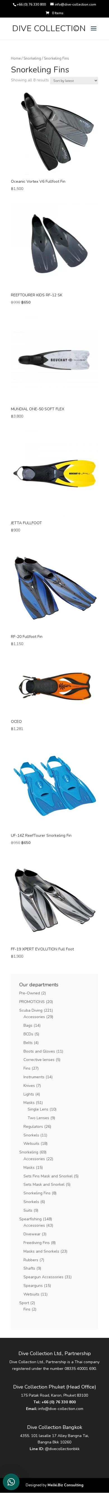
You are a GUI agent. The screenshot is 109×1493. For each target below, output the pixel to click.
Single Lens (38, 1109)
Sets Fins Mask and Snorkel (48, 1176)
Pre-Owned (29, 993)
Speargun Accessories (43, 1277)
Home (16, 58)
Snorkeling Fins (37, 1193)
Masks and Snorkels (41, 1251)
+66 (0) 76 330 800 (58, 1402)
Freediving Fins (36, 1242)
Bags (27, 1025)
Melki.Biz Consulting (66, 1485)
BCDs (28, 1034)
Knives (29, 1085)
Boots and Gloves (39, 1051)
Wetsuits (31, 1143)
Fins (26, 1068)
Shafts (29, 1268)
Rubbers (30, 1260)
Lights (28, 1094)
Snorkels (31, 1135)
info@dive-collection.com (60, 1408)
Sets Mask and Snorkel (44, 1184)
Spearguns (33, 1285)
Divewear (32, 1234)
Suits (27, 1210)
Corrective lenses (38, 1059)
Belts (28, 1042)
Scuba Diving (30, 1010)
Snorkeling (32, 58)
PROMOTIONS (32, 1001)
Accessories (34, 1016)
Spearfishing (30, 1219)
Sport (24, 1303)
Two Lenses (38, 1118)
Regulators (33, 1126)
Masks (29, 1102)
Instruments (33, 1077)
